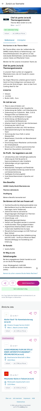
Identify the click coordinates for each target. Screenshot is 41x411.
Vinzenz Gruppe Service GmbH (18, 325)
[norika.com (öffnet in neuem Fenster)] (20, 407)
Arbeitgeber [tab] (21, 40)
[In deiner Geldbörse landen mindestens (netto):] (37, 268)
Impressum (26, 398)
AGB (33, 398)
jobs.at (17, 405)
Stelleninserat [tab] (9, 40)
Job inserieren (17, 398)
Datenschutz (21, 402)
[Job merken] (12, 283)
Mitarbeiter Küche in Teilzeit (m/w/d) (19, 379)
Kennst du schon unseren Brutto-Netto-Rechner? (20, 273)
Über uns (8, 398)
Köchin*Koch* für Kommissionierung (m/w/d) (18, 320)
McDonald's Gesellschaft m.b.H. (18, 382)
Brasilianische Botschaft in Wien (18, 357)
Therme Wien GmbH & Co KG (21, 23)
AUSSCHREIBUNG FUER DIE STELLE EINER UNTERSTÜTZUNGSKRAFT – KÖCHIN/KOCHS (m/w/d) (18, 352)
